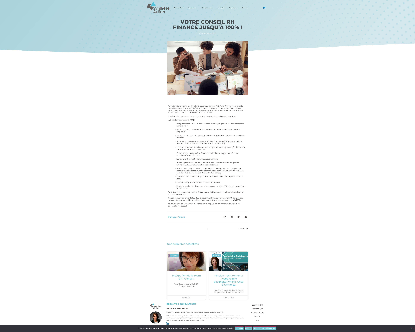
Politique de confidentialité (265, 328)
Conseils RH (178, 8)
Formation (192, 8)
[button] (224, 216)
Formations (257, 309)
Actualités (221, 8)
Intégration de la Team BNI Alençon (186, 277)
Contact (244, 8)
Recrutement (206, 8)
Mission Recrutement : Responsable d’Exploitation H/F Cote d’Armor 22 (228, 280)
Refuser (248, 328)
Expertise (232, 8)
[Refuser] (411, 328)
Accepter (239, 328)
